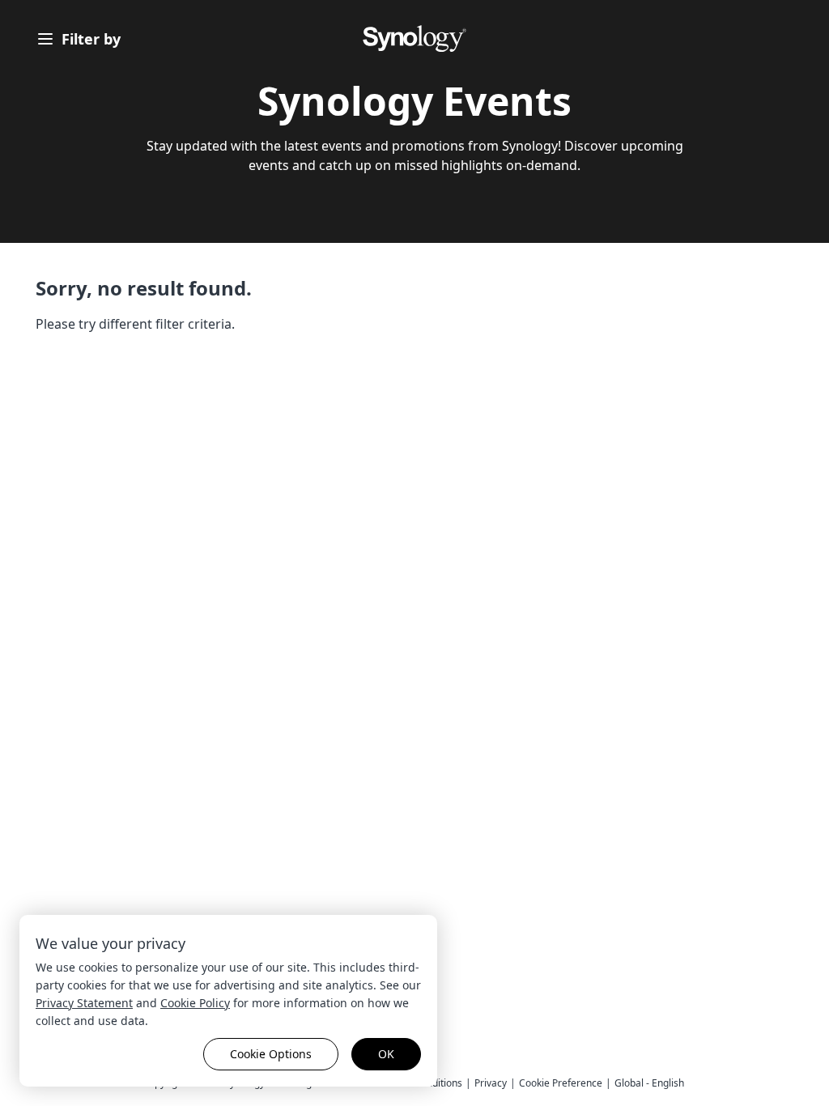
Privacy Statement (84, 1002)
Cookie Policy (195, 1002)
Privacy (490, 1083)
